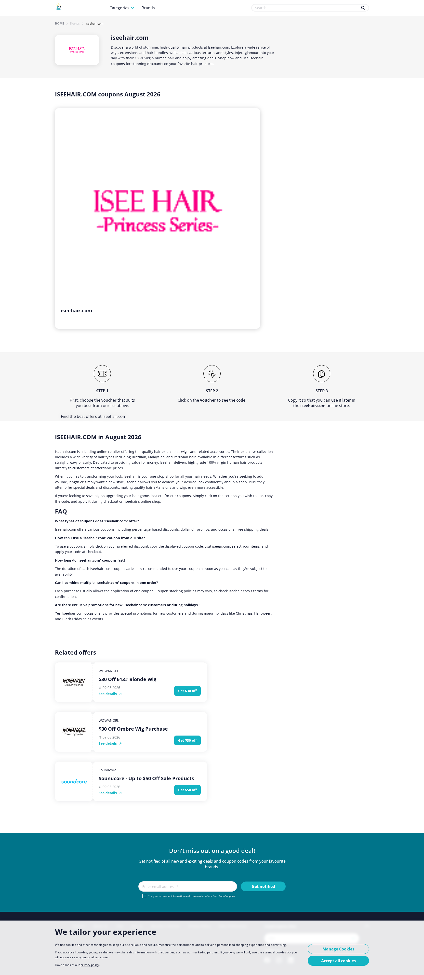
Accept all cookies (338, 960)
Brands (148, 8)
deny (231, 952)
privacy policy (89, 965)
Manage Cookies (338, 949)
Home (59, 24)
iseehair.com (94, 24)
